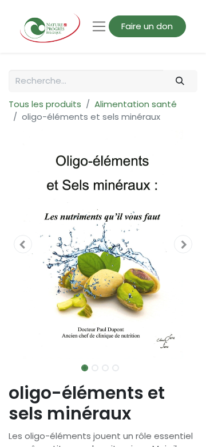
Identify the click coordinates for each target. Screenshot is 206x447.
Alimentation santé (135, 104)
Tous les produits (45, 104)
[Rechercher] (180, 81)
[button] (23, 244)
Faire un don (147, 26)
